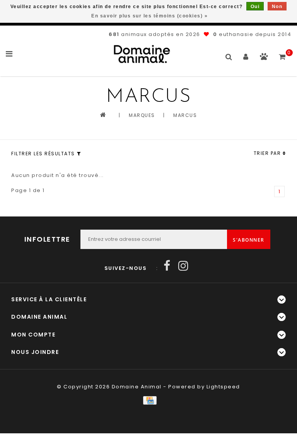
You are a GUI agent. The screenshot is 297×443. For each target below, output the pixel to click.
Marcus (185, 115)
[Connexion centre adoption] (264, 58)
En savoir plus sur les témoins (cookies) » (149, 16)
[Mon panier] (282, 53)
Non (277, 6)
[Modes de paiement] (148, 400)
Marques (142, 115)
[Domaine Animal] (142, 54)
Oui (255, 6)
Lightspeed (223, 386)
